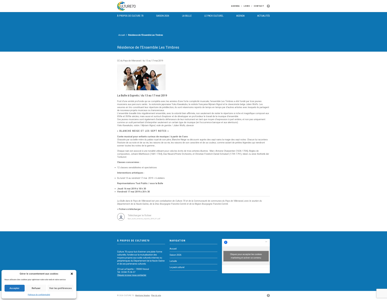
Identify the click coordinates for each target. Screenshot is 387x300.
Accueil (121, 35)
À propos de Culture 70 (130, 15)
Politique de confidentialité (39, 295)
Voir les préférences (60, 288)
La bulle (187, 15)
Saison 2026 (162, 15)
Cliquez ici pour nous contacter (131, 275)
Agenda (235, 6)
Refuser (36, 288)
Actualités (263, 15)
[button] (71, 273)
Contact (259, 6)
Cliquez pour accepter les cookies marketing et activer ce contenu (246, 256)
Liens (247, 6)
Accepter (15, 288)
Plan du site (156, 295)
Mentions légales (142, 295)
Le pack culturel (213, 15)
